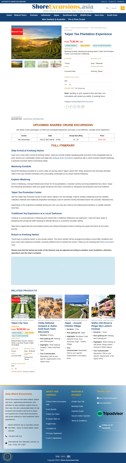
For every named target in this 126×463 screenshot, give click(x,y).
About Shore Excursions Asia (56, 403)
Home (9, 15)
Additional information (33, 119)
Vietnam (34, 15)
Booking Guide (77, 406)
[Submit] (123, 8)
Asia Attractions (105, 403)
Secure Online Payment (80, 416)
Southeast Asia (70, 15)
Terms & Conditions (79, 421)
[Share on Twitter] (70, 107)
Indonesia (45, 15)
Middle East (85, 15)
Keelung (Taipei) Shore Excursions (82, 101)
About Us (104, 1)
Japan (56, 15)
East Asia (99, 15)
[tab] (16, 119)
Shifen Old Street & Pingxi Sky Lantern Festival (101, 326)
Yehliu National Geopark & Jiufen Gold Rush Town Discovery (47, 327)
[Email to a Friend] (75, 107)
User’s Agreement (54, 438)
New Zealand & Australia (53, 19)
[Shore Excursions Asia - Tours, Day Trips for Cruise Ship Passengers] (63, 8)
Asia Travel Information (108, 398)
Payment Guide (77, 411)
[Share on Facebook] (66, 107)
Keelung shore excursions (63, 158)
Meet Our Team (53, 414)
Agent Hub (51, 424)
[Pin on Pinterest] (79, 107)
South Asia (112, 15)
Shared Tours (20, 15)
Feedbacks (121, 1)
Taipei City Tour (19, 323)
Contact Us (112, 1)
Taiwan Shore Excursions (80, 28)
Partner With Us (53, 419)
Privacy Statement (54, 433)
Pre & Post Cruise (76, 19)
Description (16, 119)
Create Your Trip (77, 402)
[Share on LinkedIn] (83, 107)
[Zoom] (14, 56)
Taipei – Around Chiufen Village (73, 324)
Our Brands (51, 409)
